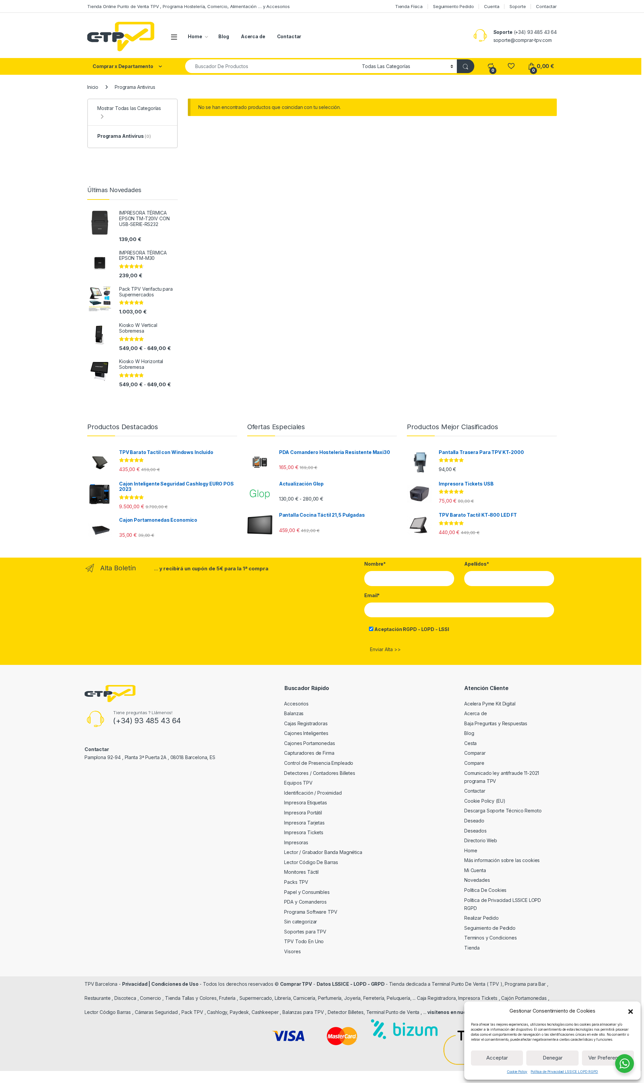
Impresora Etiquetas (305, 802)
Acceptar (497, 1057)
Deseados (475, 831)
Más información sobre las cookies (502, 860)
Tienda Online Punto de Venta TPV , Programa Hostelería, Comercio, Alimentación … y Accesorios (188, 6)
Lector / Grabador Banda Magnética (323, 852)
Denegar (552, 1057)
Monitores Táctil (301, 872)
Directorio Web (480, 840)
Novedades (477, 880)
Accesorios (296, 703)
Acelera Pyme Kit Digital (490, 703)
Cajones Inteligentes (306, 733)
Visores (292, 951)
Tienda (472, 948)
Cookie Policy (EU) (484, 801)
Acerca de (253, 36)
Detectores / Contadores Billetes (319, 773)
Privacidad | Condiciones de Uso (160, 984)
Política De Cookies (485, 890)
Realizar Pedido (481, 918)
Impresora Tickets (303, 832)
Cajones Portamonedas (309, 743)
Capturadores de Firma (309, 753)
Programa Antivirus (124, 136)
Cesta (470, 743)
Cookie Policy (517, 1072)
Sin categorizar (300, 921)
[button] (630, 1011)
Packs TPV (296, 882)
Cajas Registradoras (305, 723)
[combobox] (271, 66)
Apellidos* (476, 564)
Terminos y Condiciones (490, 937)
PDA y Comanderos (305, 902)
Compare (474, 763)
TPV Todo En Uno (304, 941)
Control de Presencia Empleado (318, 763)
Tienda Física (409, 6)
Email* (372, 595)
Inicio (92, 87)
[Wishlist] (511, 66)
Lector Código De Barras (311, 862)
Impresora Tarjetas (304, 822)
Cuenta (491, 6)
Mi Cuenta (475, 870)
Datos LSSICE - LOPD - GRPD (351, 984)
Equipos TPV (298, 783)
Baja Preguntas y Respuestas (495, 723)
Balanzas (294, 713)
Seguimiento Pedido (453, 6)
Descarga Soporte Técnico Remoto (503, 810)
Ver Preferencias (607, 1057)
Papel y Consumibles (306, 892)
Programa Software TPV (310, 912)
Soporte (517, 6)
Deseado (474, 820)
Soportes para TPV (305, 931)
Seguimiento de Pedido (490, 928)
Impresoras (296, 842)
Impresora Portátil (303, 812)
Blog (223, 36)
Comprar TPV (296, 984)
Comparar (475, 753)
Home (195, 36)
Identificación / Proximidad (312, 793)
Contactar (546, 6)
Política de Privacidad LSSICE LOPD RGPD (564, 1072)
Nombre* (375, 564)
